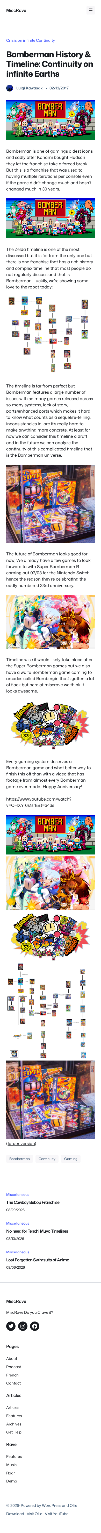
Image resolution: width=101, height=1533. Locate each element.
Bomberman (19, 1158)
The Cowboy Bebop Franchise (32, 1202)
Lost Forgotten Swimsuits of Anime (37, 1259)
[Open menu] (90, 10)
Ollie (73, 1505)
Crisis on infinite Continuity (30, 40)
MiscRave (16, 10)
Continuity (47, 1158)
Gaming (70, 1158)
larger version (21, 1143)
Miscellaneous (17, 1194)
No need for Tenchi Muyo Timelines (37, 1230)
